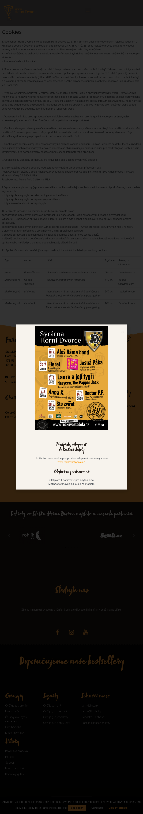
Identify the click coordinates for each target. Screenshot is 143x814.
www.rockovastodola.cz (71, 462)
